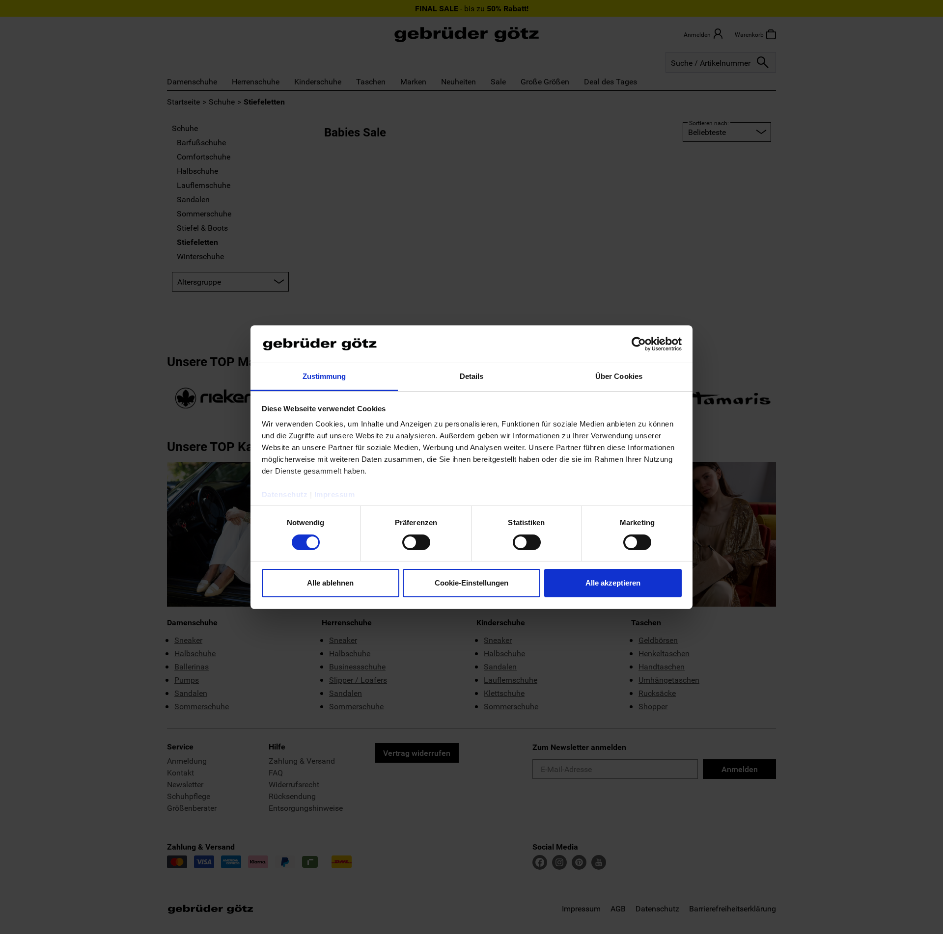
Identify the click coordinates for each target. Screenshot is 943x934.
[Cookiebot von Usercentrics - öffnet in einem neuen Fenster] (639, 344)
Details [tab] (472, 376)
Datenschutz (285, 494)
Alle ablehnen (330, 583)
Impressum (334, 494)
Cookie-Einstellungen (471, 583)
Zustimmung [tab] (324, 376)
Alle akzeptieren (612, 583)
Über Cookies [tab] (618, 376)
